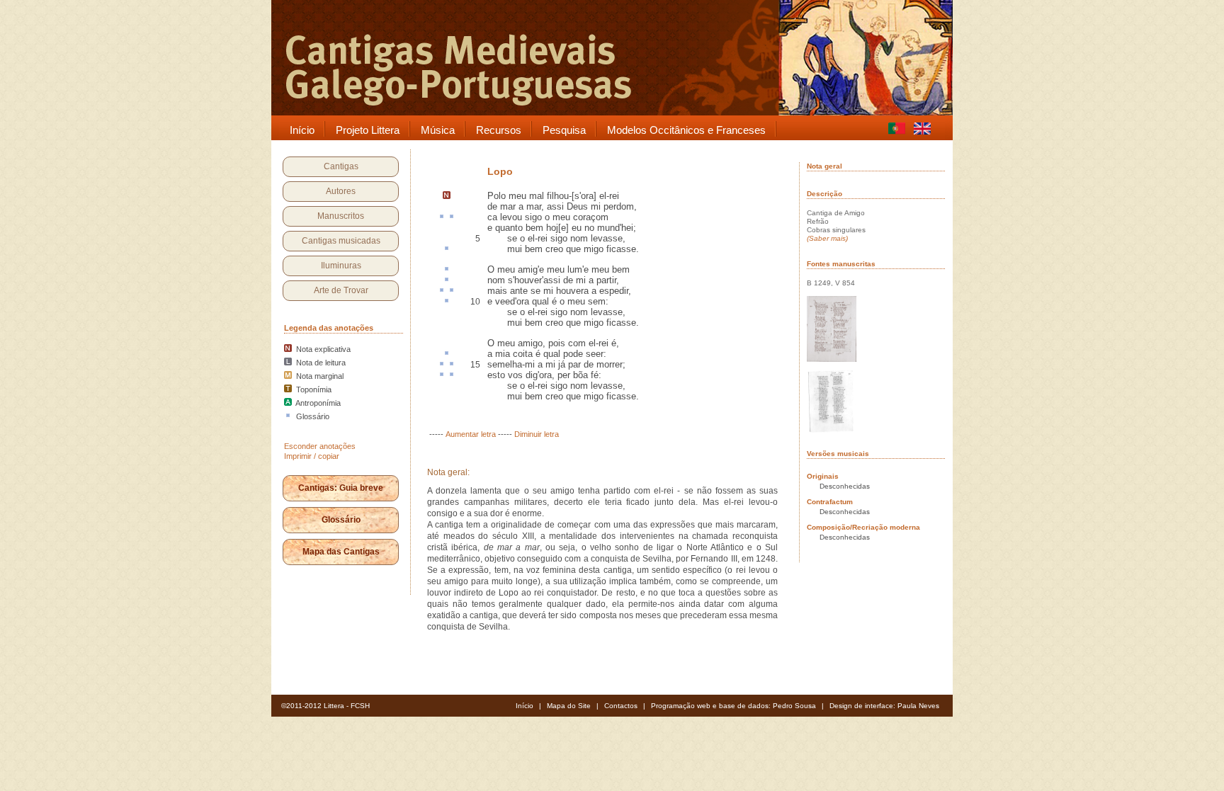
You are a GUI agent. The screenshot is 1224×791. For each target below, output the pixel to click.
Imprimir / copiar (311, 456)
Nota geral (824, 166)
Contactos (621, 706)
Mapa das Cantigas (341, 552)
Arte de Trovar (341, 290)
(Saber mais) (827, 238)
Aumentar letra (471, 434)
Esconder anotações (320, 446)
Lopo (500, 171)
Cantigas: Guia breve (340, 488)
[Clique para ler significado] (442, 217)
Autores (341, 191)
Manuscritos (340, 216)
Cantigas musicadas (341, 241)
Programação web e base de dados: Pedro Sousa (733, 706)
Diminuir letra (536, 434)
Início (524, 706)
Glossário (341, 520)
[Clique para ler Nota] (446, 196)
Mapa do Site (569, 706)
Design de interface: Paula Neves (884, 706)
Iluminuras (341, 266)
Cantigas (341, 166)
